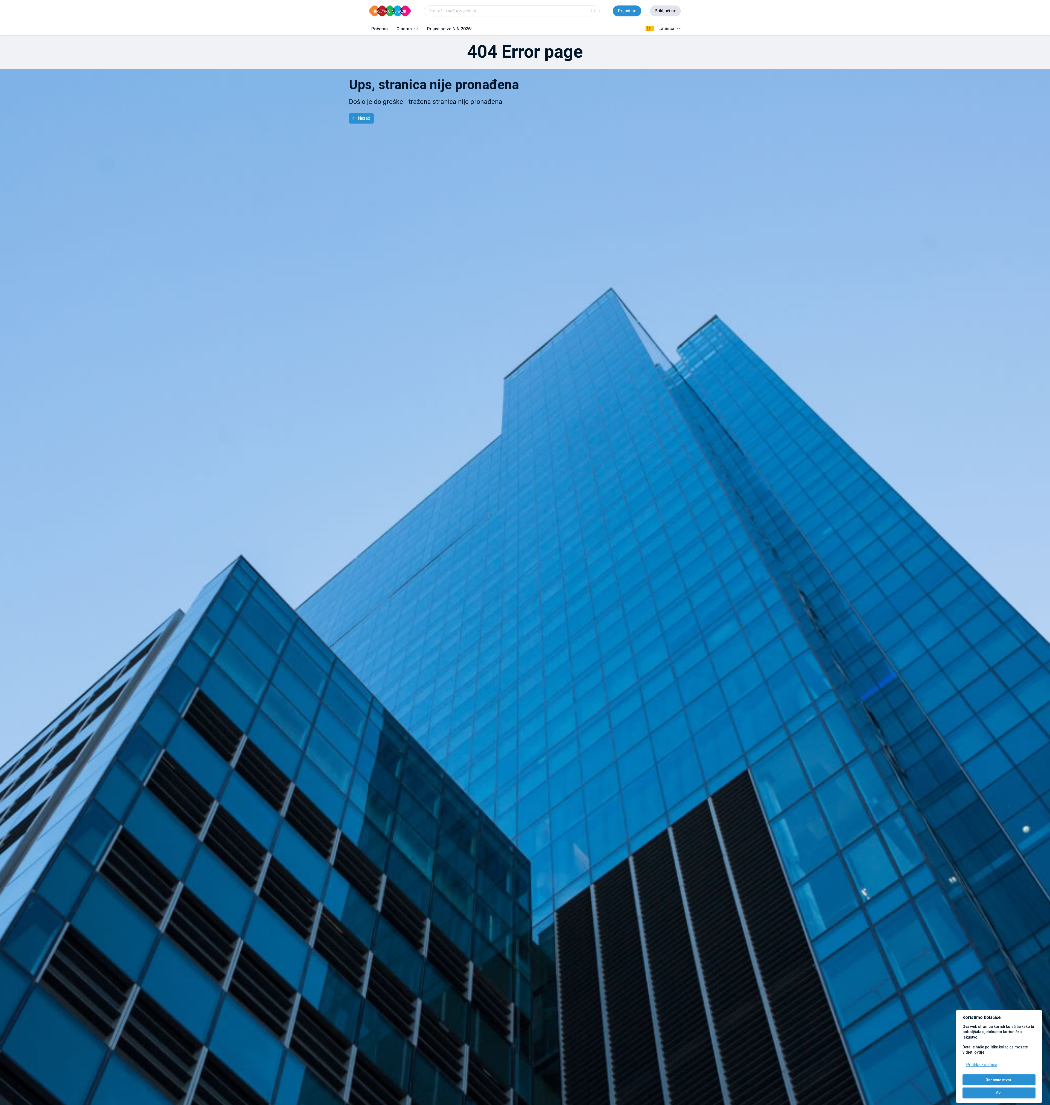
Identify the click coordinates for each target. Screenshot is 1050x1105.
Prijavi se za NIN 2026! (449, 28)
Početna (379, 28)
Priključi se (665, 10)
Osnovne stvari (999, 1080)
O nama (404, 28)
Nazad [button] (364, 118)
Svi (999, 1093)
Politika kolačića (981, 1064)
